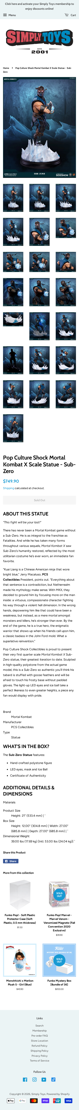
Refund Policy (39, 1045)
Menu (12, 15)
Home (6, 68)
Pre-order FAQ (39, 1035)
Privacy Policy (40, 1055)
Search (39, 1025)
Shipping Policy (39, 1050)
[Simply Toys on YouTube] (44, 1080)
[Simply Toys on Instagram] (34, 1080)
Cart (73, 15)
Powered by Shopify (58, 1094)
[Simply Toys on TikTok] (54, 1079)
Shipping (8, 488)
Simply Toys (38, 1094)
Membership (39, 1030)
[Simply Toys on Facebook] (25, 1080)
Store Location (39, 1040)
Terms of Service (39, 1060)
